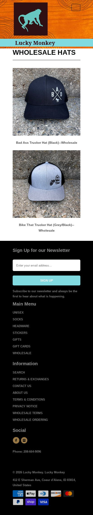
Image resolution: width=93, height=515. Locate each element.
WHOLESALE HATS (44, 52)
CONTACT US (22, 386)
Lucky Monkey (35, 42)
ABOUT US (20, 392)
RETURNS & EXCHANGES (31, 379)
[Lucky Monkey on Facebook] (17, 440)
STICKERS (20, 333)
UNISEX (18, 312)
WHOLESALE (22, 353)
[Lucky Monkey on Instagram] (25, 440)
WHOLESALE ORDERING (30, 420)
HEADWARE (21, 326)
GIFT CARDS (21, 346)
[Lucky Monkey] (31, 20)
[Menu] (75, 7)
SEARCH (19, 372)
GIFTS (17, 339)
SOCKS (18, 319)
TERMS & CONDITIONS (29, 399)
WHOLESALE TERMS (28, 413)
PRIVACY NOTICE (25, 406)
